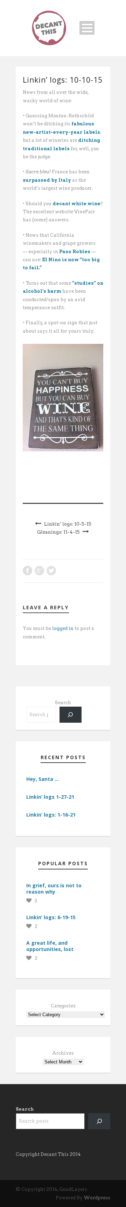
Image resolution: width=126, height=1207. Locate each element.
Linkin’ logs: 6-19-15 (51, 917)
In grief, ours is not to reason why (54, 888)
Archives (63, 1053)
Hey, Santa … (42, 779)
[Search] (70, 714)
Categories (63, 1005)
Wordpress (97, 1197)
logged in (63, 628)
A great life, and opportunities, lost (50, 945)
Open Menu (86, 28)
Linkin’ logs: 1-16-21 (51, 814)
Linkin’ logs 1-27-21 (50, 796)
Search (63, 702)
